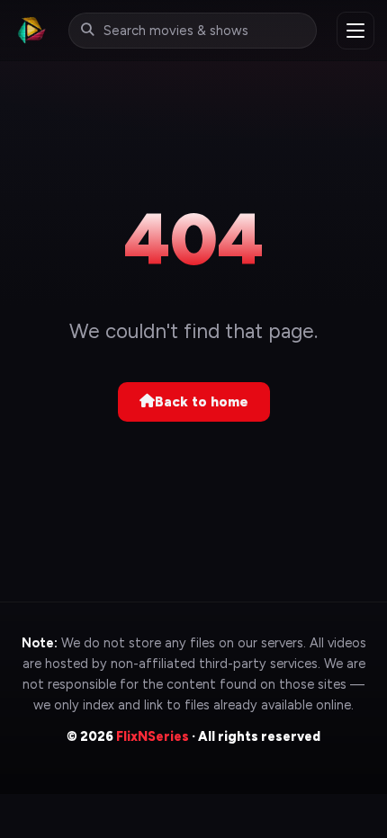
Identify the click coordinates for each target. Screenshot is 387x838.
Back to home (201, 402)
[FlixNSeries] (31, 30)
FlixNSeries (152, 736)
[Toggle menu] (355, 30)
